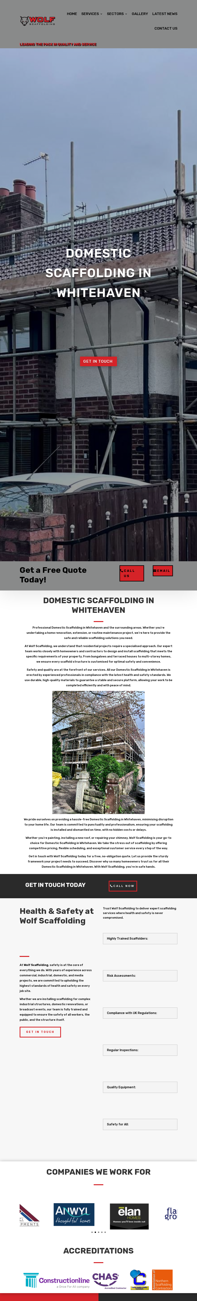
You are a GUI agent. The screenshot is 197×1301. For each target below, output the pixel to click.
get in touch (98, 361)
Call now (123, 885)
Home (72, 14)
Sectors (115, 14)
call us (129, 573)
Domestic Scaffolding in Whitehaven (98, 273)
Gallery (140, 14)
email (163, 571)
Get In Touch (40, 1032)
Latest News (164, 14)
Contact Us (165, 28)
